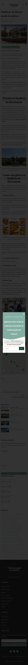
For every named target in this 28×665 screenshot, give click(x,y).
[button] (24, 314)
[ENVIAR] (21, 348)
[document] (14, 332)
